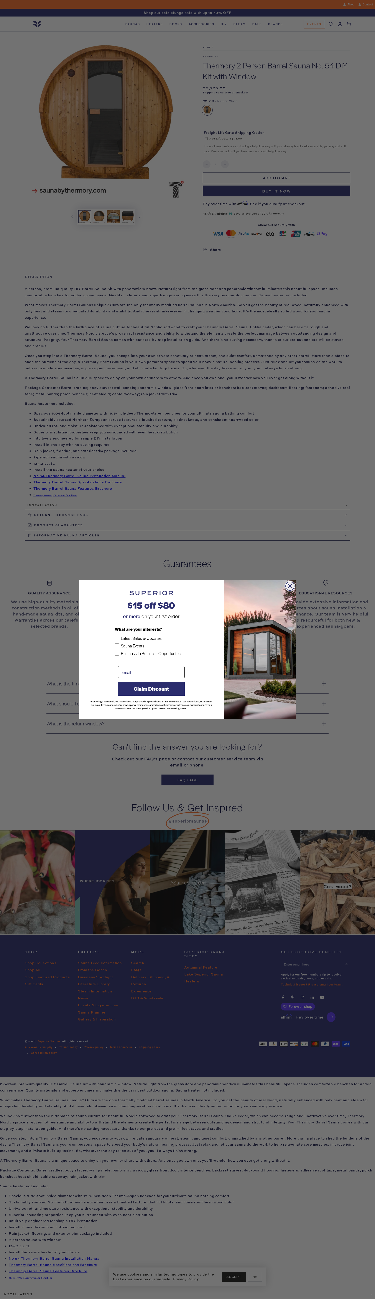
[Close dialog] (290, 586)
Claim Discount (151, 688)
